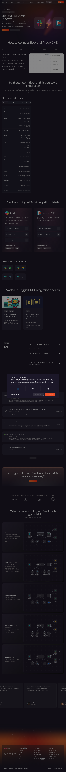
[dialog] (33, 386)
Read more (17, 384)
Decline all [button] (38, 394)
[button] (15, 394)
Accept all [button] (50, 394)
